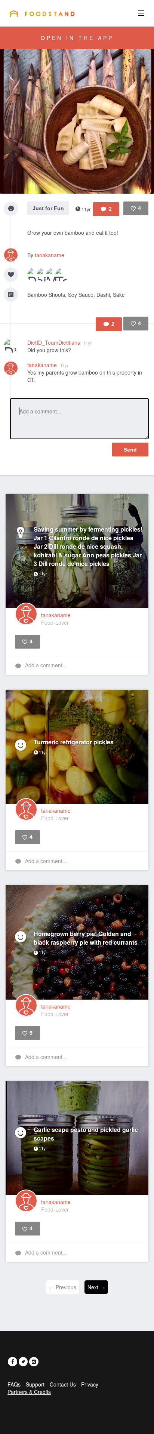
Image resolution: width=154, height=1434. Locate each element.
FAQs (14, 1384)
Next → (96, 1287)
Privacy (89, 1384)
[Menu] (141, 13)
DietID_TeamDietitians (59, 342)
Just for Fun (48, 208)
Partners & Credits (29, 1391)
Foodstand (42, 13)
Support (35, 1384)
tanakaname (49, 255)
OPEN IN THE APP (77, 37)
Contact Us (63, 1384)
